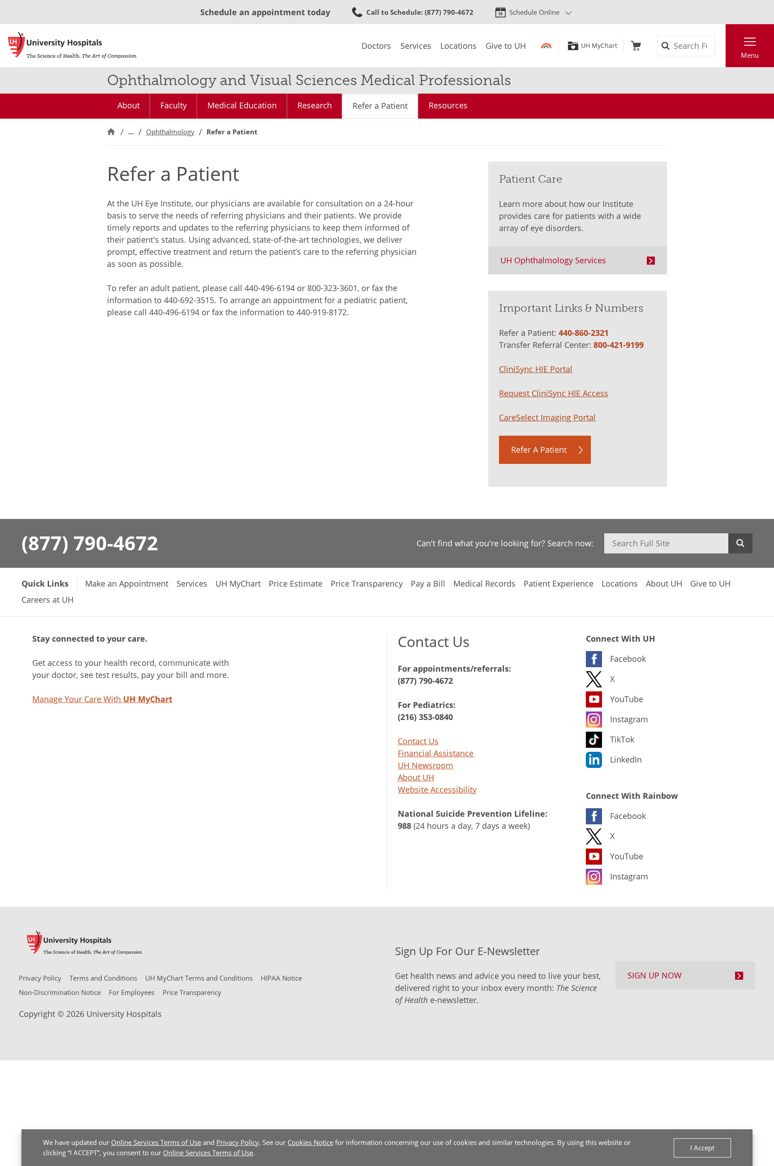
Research (314, 105)
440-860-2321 (584, 332)
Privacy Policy (237, 1142)
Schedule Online (534, 12)
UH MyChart (599, 46)
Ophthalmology (170, 131)
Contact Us (418, 741)
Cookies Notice (310, 1142)
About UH (416, 777)
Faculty (173, 105)
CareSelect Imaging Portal (547, 417)
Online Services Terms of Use (156, 1142)
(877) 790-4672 (90, 543)
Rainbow (546, 46)
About (128, 105)
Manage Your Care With (102, 699)
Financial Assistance (435, 753)
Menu (750, 55)
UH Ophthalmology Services (553, 260)
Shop (636, 46)
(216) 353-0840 (425, 717)
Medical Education (242, 105)
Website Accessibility (437, 789)
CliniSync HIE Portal (535, 369)
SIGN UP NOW (655, 975)
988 (404, 825)
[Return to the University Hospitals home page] (72, 45)
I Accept (702, 1147)
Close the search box (721, 46)
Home (111, 132)
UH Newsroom (425, 765)
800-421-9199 (618, 344)
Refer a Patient (380, 105)
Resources (448, 105)
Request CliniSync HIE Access (553, 393)
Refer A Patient (539, 449)
